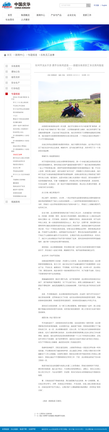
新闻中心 (41, 15)
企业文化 (71, 15)
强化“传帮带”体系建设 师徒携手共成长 (52, 416)
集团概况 (25, 15)
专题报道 (32, 55)
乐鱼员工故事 (48, 55)
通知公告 (15, 71)
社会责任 (10, 19)
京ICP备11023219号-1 (76, 429)
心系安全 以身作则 (45, 413)
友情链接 (5, 429)
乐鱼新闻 (15, 66)
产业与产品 (56, 15)
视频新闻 (15, 202)
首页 (10, 15)
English (104, 5)
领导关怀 (15, 77)
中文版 (96, 5)
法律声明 (32, 429)
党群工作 (87, 15)
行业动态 (15, 88)
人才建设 (25, 19)
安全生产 (15, 83)
